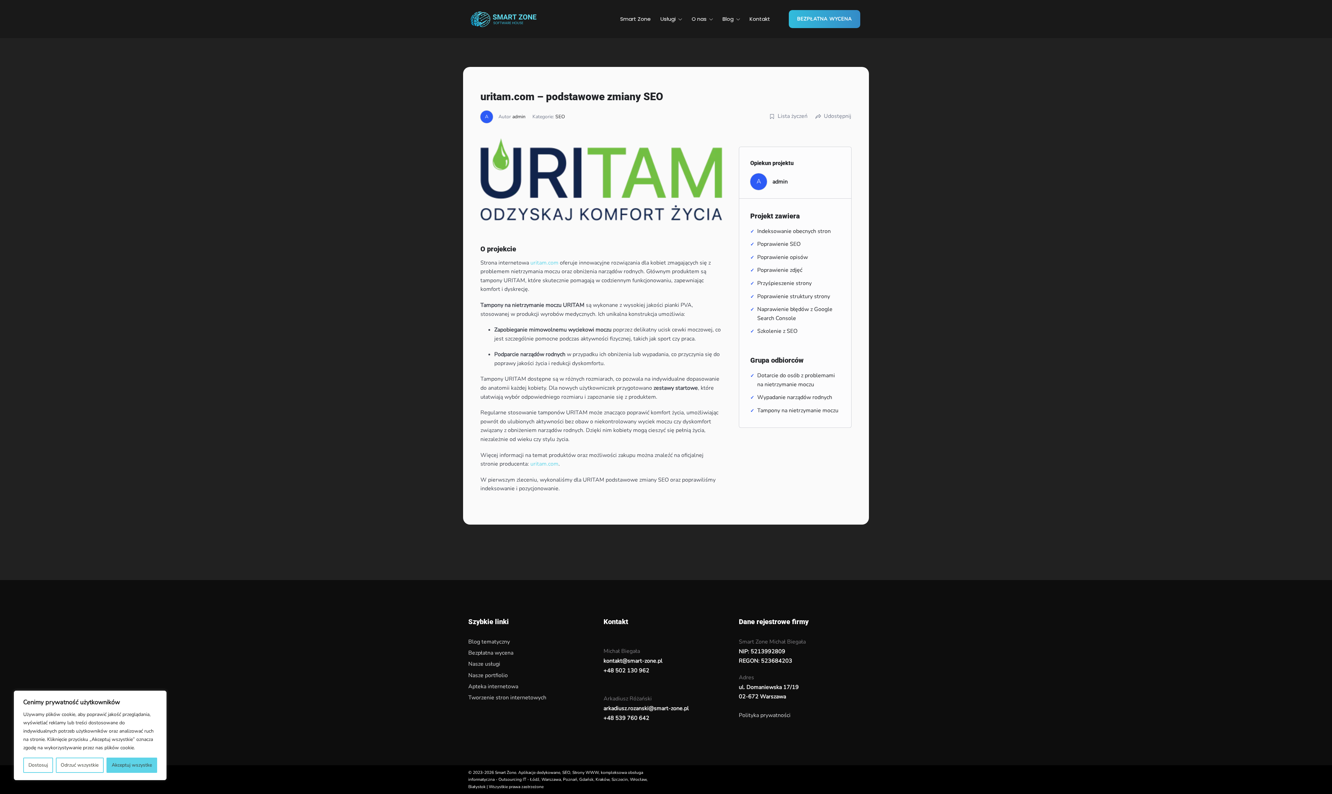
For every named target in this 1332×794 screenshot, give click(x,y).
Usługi (668, 19)
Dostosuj (38, 765)
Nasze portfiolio (488, 675)
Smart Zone (635, 19)
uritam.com (544, 263)
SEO (560, 116)
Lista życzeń (793, 116)
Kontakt (760, 19)
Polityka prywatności (765, 715)
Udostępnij (837, 116)
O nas (699, 19)
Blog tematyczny (489, 642)
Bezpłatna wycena (824, 19)
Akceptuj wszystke (132, 765)
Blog (728, 19)
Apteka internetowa (493, 686)
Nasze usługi (484, 664)
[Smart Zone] (503, 18)
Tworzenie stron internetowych (507, 697)
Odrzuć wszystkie (80, 765)
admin (519, 116)
